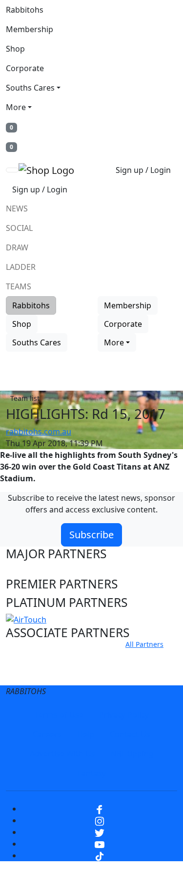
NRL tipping (132, 753)
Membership (29, 29)
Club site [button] (30, 656)
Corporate (25, 68)
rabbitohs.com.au (38, 431)
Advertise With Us (62, 753)
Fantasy (92, 773)
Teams (18, 286)
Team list (25, 398)
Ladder (21, 267)
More (16, 107)
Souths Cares (30, 87)
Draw (17, 247)
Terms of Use (59, 714)
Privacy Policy (124, 714)
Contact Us (130, 734)
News (17, 208)
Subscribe (91, 534)
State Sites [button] (35, 674)
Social (19, 228)
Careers (47, 734)
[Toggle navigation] (12, 170)
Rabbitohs (24, 9)
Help (85, 734)
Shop (15, 48)
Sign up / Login (143, 170)
